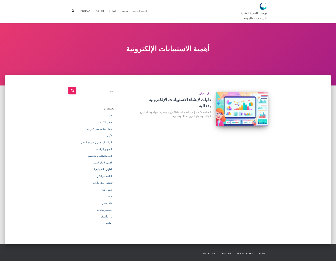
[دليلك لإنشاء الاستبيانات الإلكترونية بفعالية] (242, 109)
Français (85, 11)
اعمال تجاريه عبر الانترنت (100, 129)
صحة (110, 196)
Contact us (208, 253)
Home (262, 253)
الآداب (109, 135)
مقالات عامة (106, 223)
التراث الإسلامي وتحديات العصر (97, 142)
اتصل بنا (112, 11)
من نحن (124, 11)
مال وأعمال (205, 93)
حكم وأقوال (107, 189)
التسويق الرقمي (104, 149)
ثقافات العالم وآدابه (103, 182)
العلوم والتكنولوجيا (103, 169)
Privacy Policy (245, 253)
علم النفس (107, 203)
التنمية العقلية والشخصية (100, 156)
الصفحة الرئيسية (140, 11)
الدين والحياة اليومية (103, 162)
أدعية (110, 115)
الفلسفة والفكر (105, 176)
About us (226, 253)
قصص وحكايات (105, 210)
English (100, 11)
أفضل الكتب (106, 122)
